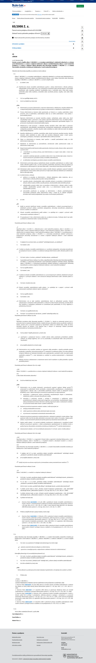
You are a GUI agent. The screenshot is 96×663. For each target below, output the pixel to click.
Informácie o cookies (16, 645)
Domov (13, 18)
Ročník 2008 (55, 18)
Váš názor (39, 14)
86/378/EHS (33, 502)
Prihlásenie (80, 6)
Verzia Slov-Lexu (40, 637)
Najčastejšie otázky (16, 637)
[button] (82, 27)
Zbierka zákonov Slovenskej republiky (25, 18)
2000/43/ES (28, 584)
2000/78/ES (28, 590)
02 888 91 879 (64, 643)
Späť (14, 22)
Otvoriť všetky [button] (72, 41)
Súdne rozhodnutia (57, 11)
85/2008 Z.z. (62, 18)
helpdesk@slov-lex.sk (66, 649)
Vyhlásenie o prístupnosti (42, 639)
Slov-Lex (30, 1)
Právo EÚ (46, 11)
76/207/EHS (33, 516)
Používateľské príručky (17, 639)
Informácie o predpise (18, 44)
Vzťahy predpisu (16, 48)
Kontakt (38, 645)
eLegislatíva (28, 11)
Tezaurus (37, 11)
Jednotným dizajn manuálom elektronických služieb (37, 659)
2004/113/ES (33, 525)
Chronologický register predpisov (43, 18)
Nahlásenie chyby (16, 642)
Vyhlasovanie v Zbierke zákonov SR (44, 642)
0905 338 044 (64, 645)
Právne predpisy (16, 11)
